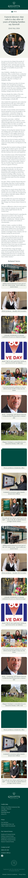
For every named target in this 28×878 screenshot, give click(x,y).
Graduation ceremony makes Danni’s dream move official (14, 493)
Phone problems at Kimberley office (14, 468)
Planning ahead (5, 812)
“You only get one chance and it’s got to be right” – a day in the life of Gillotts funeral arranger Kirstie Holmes (14, 519)
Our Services (4, 822)
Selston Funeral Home (7, 836)
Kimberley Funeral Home (8, 840)
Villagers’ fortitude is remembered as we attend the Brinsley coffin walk (14, 442)
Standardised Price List (7, 824)
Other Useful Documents (8, 826)
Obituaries (4, 810)
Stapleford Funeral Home (8, 838)
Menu (15, 11)
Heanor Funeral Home (7, 841)
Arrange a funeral (6, 809)
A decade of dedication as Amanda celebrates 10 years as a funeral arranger (14, 336)
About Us (3, 814)
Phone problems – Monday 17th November (14, 311)
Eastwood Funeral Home (8, 834)
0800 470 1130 (5, 850)
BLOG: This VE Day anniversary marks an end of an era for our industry (14, 362)
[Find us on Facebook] (14, 856)
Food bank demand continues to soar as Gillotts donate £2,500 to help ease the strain (14, 388)
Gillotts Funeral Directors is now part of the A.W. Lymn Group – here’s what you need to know (14, 285)
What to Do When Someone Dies (10, 807)
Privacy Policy (22, 874)
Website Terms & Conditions (9, 874)
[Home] (14, 5)
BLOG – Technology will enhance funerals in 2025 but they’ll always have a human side (14, 416)
